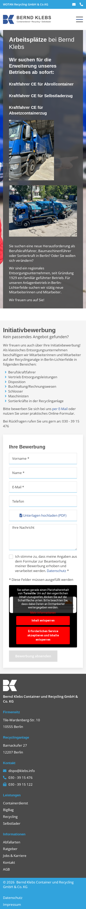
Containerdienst (15, 803)
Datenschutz (56, 570)
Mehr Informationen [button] (43, 612)
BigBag (8, 809)
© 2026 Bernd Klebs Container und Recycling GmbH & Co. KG (38, 884)
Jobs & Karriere (14, 855)
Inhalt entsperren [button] (43, 620)
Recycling (10, 816)
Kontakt (9, 862)
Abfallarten (11, 842)
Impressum (12, 904)
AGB (6, 869)
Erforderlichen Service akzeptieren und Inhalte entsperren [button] (43, 635)
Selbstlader (11, 823)
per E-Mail (60, 408)
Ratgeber (10, 848)
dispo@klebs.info (21, 770)
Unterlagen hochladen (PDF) (44, 515)
